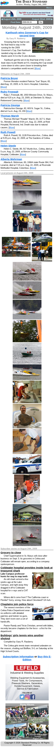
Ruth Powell (8, 132)
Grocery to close (11, 552)
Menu (49, 8)
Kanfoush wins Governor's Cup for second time (27, 34)
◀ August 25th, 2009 (11, 19)
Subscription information (18, 656)
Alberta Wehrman (11, 159)
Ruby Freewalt (9, 91)
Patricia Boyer (9, 78)
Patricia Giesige (10, 105)
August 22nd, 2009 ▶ (42, 19)
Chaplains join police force (17, 604)
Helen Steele (8, 145)
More (37, 68)
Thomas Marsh (10, 115)
